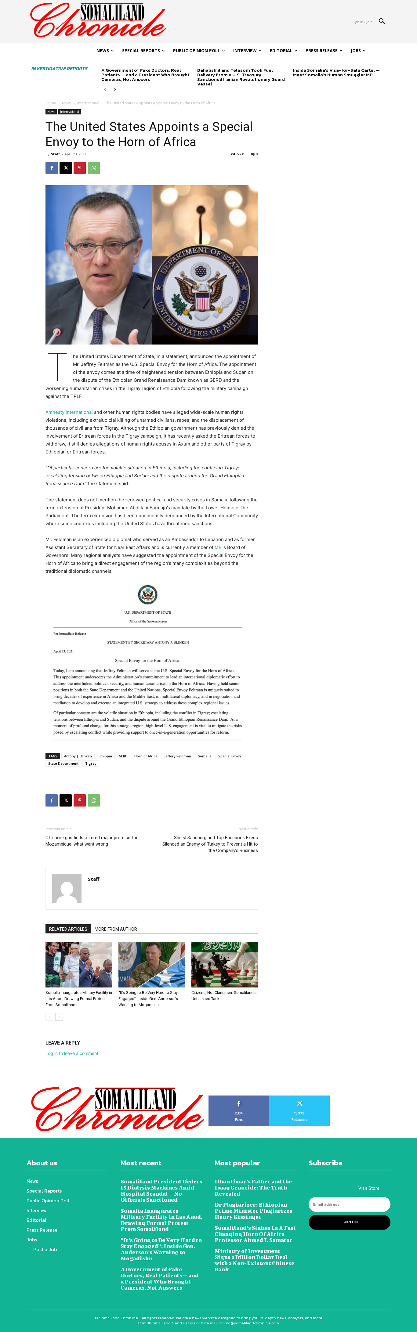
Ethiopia (105, 756)
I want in (350, 1222)
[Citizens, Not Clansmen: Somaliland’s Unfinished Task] (224, 964)
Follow (299, 1097)
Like (239, 1097)
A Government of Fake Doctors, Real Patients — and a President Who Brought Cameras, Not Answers (145, 75)
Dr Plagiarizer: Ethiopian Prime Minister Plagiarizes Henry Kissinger (253, 1210)
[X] (66, 168)
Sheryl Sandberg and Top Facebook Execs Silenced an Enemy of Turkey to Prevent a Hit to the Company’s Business (210, 844)
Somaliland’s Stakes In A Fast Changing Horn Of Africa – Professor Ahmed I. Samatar (255, 1234)
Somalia (205, 756)
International (88, 103)
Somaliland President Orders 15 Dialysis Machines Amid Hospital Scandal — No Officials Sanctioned (161, 1190)
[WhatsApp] (94, 168)
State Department (63, 763)
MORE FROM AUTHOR (116, 929)
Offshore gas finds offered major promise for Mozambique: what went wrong (91, 841)
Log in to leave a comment (71, 1053)
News (66, 103)
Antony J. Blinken (78, 756)
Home (50, 103)
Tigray (90, 763)
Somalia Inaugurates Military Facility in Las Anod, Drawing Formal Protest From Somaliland (78, 998)
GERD (123, 756)
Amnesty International (69, 412)
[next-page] (115, 90)
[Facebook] (51, 168)
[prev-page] (105, 90)
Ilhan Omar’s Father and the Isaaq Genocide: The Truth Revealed (253, 1187)
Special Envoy (229, 756)
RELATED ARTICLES (68, 929)
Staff (55, 154)
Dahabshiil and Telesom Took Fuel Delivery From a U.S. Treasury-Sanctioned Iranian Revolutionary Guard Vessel (241, 77)
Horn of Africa (146, 756)
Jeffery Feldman (177, 756)
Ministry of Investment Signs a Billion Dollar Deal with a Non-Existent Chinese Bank (254, 1260)
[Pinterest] (80, 168)
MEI (219, 547)
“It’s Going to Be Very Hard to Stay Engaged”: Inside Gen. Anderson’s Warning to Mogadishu (148, 998)
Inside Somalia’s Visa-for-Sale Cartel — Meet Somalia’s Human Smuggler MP (336, 72)
